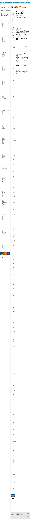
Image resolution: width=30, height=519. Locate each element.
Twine (13, 444)
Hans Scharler (20, 15)
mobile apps (5, 144)
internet (5, 109)
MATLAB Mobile (5, 138)
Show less (13, 491)
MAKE (13, 259)
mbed (5, 140)
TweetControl (13, 441)
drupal (5, 70)
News (5, 152)
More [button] (27, 2)
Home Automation (5, 98)
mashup (13, 267)
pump (13, 344)
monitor (5, 145)
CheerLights (13, 91)
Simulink (13, 375)
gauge (13, 176)
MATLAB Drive (5, 137)
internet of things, (17, 35)
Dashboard (13, 117)
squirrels (13, 392)
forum (5, 85)
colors (13, 99)
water (5, 230)
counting (5, 57)
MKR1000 (5, 143)
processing (13, 339)
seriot (13, 370)
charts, (17, 34)
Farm (5, 80)
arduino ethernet (5, 36)
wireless (13, 476)
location (5, 126)
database (13, 123)
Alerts (13, 63)
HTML (5, 99)
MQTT (13, 290)
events (5, 79)
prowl (13, 342)
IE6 (13, 203)
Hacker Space (5, 93)
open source (5, 155)
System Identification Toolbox (5, 202)
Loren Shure (5, 128)
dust (5, 71)
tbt (5, 205)
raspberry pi (5, 177)
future (5, 86)
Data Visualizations (13, 121)
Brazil (5, 42)
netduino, (17, 36)
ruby (13, 362)
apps (13, 71)
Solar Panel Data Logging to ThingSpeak (22, 26)
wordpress (13, 480)
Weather (5, 231)
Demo (5, 64)
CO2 (13, 97)
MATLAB (5, 24)
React (5, 179)
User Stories (13, 450)
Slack (5, 191)
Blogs (25, 2)
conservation (5, 55)
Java (13, 232)
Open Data (5, 25)
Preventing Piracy (13, 514)
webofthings (13, 467)
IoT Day (5, 114)
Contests (22, 2)
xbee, (20, 62)
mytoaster (13, 291)
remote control (5, 180)
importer (13, 212)
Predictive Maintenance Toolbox (5, 168)
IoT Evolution (5, 115)
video (5, 228)
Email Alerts (13, 150)
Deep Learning (13, 125)
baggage (5, 38)
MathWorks (13, 268)
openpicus (5, 157)
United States (28, 515)
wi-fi (13, 469)
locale (5, 125)
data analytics (5, 21)
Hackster (5, 95)
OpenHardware (5, 156)
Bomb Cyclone (5, 41)
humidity (5, 101)
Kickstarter (5, 122)
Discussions (19, 2)
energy (13, 151)
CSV (13, 115)
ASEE (5, 37)
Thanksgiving (13, 412)
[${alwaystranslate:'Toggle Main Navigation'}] (29, 1)
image (13, 207)
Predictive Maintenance (5, 167)
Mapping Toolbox (13, 265)
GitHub (13, 181)
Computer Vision (5, 52)
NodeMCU (5, 153)
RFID (5, 182)
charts (13, 89)
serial (13, 369)
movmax (13, 288)
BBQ (5, 39)
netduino (13, 293)
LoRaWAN (5, 127)
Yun (5, 247)
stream (5, 201)
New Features (13, 300)
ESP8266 (13, 155)
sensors (13, 367)
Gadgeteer (13, 174)
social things (5, 194)
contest (5, 56)
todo (5, 217)
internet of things (5, 110)
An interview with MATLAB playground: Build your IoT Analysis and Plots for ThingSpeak (5, 15)
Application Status (18, 514)
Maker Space (13, 261)
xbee (5, 244)
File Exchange (7, 2)
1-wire (5, 27)
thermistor (13, 417)
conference (5, 53)
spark (5, 196)
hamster (5, 96)
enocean (13, 153)
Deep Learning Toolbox (13, 128)
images (13, 209)
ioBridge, (18, 60)
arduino (5, 22)
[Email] (25, 34)
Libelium (5, 124)
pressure (13, 337)
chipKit (13, 92)
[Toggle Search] (27, 1)
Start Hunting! (3, 259)
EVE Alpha (13, 159)
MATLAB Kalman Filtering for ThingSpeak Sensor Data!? (13, 14)
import (13, 210)
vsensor (5, 229)
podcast (13, 323)
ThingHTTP (13, 420)
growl (13, 184)
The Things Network (13, 414)
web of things (5, 233)
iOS (5, 112)
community (5, 51)
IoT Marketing (13, 228)
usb (13, 448)
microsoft (5, 142)
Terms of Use (21, 514)
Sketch (5, 190)
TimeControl (5, 215)
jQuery (13, 238)
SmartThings (5, 193)
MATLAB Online (5, 139)
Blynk (5, 40)
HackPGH (5, 94)
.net (5, 26)
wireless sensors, (17, 62)
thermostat (13, 418)
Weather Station (5, 232)
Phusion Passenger (13, 317)
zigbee (5, 248)
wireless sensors (13, 478)
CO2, (19, 34)
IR (13, 231)
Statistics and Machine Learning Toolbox (5, 199)
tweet (13, 439)
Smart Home (5, 192)
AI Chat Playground (14, 2)
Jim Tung (13, 236)
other (5, 158)
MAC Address (5, 130)
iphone (13, 230)
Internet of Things (17, 6)
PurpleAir (5, 175)
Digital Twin (5, 68)
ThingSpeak (5, 213)
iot (5, 113)
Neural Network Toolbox (13, 297)
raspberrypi (5, 178)
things (13, 422)
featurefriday (5, 82)
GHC (13, 179)
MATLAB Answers (2, 2)
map (13, 263)
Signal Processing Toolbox (13, 373)
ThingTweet (5, 214)
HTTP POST (5, 100)
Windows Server (13, 474)
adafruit (5, 28)
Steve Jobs (5, 200)
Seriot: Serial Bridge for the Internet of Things (21, 39)
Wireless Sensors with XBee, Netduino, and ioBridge (22, 52)
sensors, (17, 61)
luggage (5, 129)
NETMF (13, 295)
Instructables (5, 108)
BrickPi (5, 43)
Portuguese (13, 325)
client (13, 96)
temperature (5, 206)
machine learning (13, 257)
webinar (5, 235)
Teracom (13, 410)
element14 (13, 147)
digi (5, 67)
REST (5, 181)
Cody (10, 2)
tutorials (5, 221)
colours (5, 50)
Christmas (13, 94)
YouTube (5, 246)
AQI (5, 35)
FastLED (5, 81)
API (5, 23)
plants (13, 320)
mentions (5, 141)
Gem (13, 178)
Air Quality (13, 61)
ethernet (13, 156)
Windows (13, 472)
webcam (5, 234)
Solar (5, 195)
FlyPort (5, 84)
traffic (5, 218)
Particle (5, 159)
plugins (13, 322)
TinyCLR (5, 216)
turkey (5, 220)
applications (13, 70)
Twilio (13, 442)
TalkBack (5, 204)
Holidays (5, 97)
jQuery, (17, 72)
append (13, 66)
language (5, 123)
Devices (5, 65)
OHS (5, 154)
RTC (5, 183)
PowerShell (5, 166)
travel (5, 219)
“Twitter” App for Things (21, 65)
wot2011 (5, 243)
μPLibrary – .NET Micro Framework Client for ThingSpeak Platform (21, 12)
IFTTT (13, 205)
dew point (5, 66)
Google (13, 183)
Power (13, 327)
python (5, 176)
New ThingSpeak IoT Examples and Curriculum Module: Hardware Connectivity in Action (5, 13)
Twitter (13, 446)
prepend (13, 335)
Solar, (18, 36)
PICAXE (13, 318)
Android (13, 64)
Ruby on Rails (13, 365)
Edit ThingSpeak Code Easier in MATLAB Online (13, 40)
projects (13, 341)
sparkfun (5, 197)
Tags (5, 203)
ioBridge (5, 111)
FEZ (5, 83)
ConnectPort (5, 54)
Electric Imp (5, 72)
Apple (13, 68)
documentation (5, 69)
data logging (13, 119)
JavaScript (13, 234)
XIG (5, 245)
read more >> (26, 45)
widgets (13, 470)
